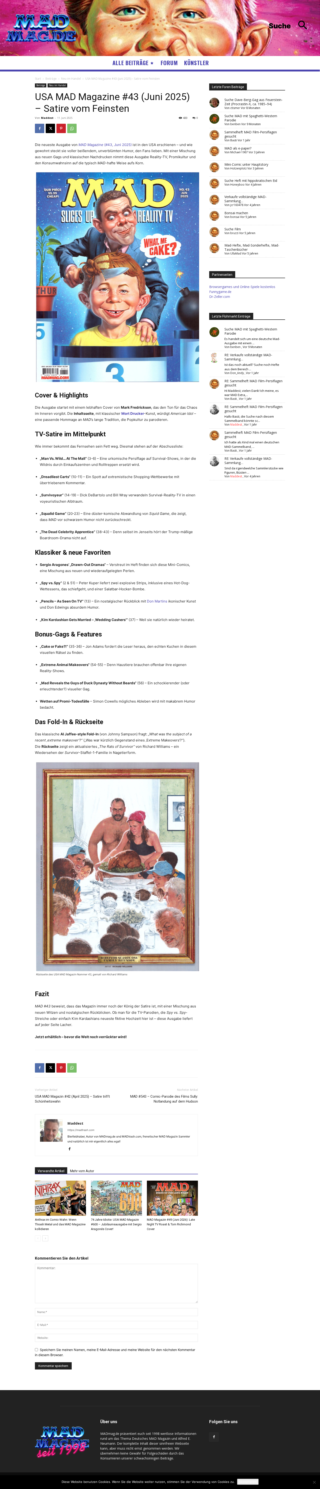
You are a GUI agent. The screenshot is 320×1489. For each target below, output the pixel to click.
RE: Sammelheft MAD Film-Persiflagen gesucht (253, 383)
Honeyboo (237, 185)
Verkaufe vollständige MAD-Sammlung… (245, 199)
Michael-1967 (239, 152)
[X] (50, 128)
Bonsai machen (236, 213)
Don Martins (157, 601)
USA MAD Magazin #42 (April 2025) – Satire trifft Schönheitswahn (72, 1099)
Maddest (47, 118)
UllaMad (235, 253)
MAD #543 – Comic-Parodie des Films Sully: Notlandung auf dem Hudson (164, 1099)
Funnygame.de (220, 291)
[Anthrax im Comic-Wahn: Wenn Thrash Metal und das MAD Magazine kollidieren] (60, 1198)
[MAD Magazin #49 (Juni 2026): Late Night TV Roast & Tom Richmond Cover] (172, 1198)
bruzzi (234, 233)
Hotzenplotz (238, 168)
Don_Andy (237, 373)
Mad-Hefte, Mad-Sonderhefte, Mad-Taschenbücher (251, 247)
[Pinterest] (61, 128)
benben (235, 124)
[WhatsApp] (72, 128)
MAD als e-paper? (237, 148)
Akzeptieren (248, 1482)
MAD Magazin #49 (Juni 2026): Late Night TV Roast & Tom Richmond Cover (171, 1224)
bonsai (234, 217)
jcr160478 (236, 205)
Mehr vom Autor (82, 1171)
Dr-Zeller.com (219, 296)
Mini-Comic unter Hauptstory (246, 164)
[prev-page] (38, 1238)
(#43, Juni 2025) (105, 144)
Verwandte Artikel (51, 1171)
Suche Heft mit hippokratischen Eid (250, 180)
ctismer (235, 108)
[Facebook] (39, 128)
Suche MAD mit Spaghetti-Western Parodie (250, 118)
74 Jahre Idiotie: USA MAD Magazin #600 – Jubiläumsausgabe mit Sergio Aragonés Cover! (116, 1224)
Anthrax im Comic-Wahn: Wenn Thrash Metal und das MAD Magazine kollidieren (60, 1224)
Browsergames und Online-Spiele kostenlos (242, 286)
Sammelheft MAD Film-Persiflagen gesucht (250, 134)
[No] (314, 1482)
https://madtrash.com (80, 1130)
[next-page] (45, 1238)
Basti (233, 140)
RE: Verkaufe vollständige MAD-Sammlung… (248, 357)
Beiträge (51, 79)
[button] (291, 26)
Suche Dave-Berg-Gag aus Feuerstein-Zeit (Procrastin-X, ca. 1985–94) (253, 101)
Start (38, 79)
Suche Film (232, 229)
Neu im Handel (71, 79)
